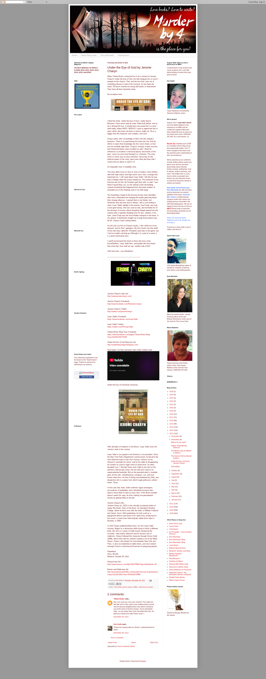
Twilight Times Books (177, 577)
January (174, 500)
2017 (171, 417)
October (174, 471)
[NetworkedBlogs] (86, 373)
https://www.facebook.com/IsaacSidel (122, 319)
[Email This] (109, 583)
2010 (171, 507)
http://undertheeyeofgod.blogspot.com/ (122, 345)
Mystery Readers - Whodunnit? (176, 555)
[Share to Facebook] (117, 583)
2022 (171, 401)
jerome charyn (127, 587)
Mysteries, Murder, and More (179, 551)
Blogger (143, 661)
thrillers (135, 587)
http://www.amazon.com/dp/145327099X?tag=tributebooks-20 (132, 564)
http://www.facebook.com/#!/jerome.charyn (124, 304)
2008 (171, 513)
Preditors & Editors (176, 561)
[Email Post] (150, 580)
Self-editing (175, 466)
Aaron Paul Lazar (89, 55)
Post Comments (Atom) (126, 646)
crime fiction (118, 587)
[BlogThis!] (112, 583)
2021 (171, 404)
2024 (171, 395)
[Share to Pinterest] (120, 583)
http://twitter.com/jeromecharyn (119, 311)
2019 (171, 411)
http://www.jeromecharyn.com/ (119, 296)
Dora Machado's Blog (177, 540)
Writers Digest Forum (177, 580)
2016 (171, 420)
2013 (171, 430)
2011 (171, 504)
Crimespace (173, 529)
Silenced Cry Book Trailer (178, 567)
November (175, 440)
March (174, 493)
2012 (171, 433)
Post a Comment (117, 638)
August (174, 477)
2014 (171, 427)
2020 (171, 408)
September (175, 474)
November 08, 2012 (121, 617)
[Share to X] (115, 583)
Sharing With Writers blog (178, 564)
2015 (171, 424)
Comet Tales (173, 526)
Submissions (123, 55)
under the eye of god (146, 587)
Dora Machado (107, 55)
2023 (171, 398)
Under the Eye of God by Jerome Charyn (180, 462)
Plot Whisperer (174, 559)
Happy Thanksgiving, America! (179, 447)
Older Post (154, 642)
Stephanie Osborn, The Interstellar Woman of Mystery (180, 574)
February (175, 496)
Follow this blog (86, 377)
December (175, 436)
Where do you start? (178, 442)
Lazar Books (173, 545)
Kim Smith (118, 624)
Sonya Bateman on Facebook (180, 570)
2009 (171, 510)
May (173, 487)
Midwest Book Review (177, 548)
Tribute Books (119, 599)
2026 (171, 391)
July (173, 480)
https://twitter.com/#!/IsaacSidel (120, 327)
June (173, 483)
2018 (171, 414)
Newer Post (112, 642)
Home (74, 55)
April (173, 490)
